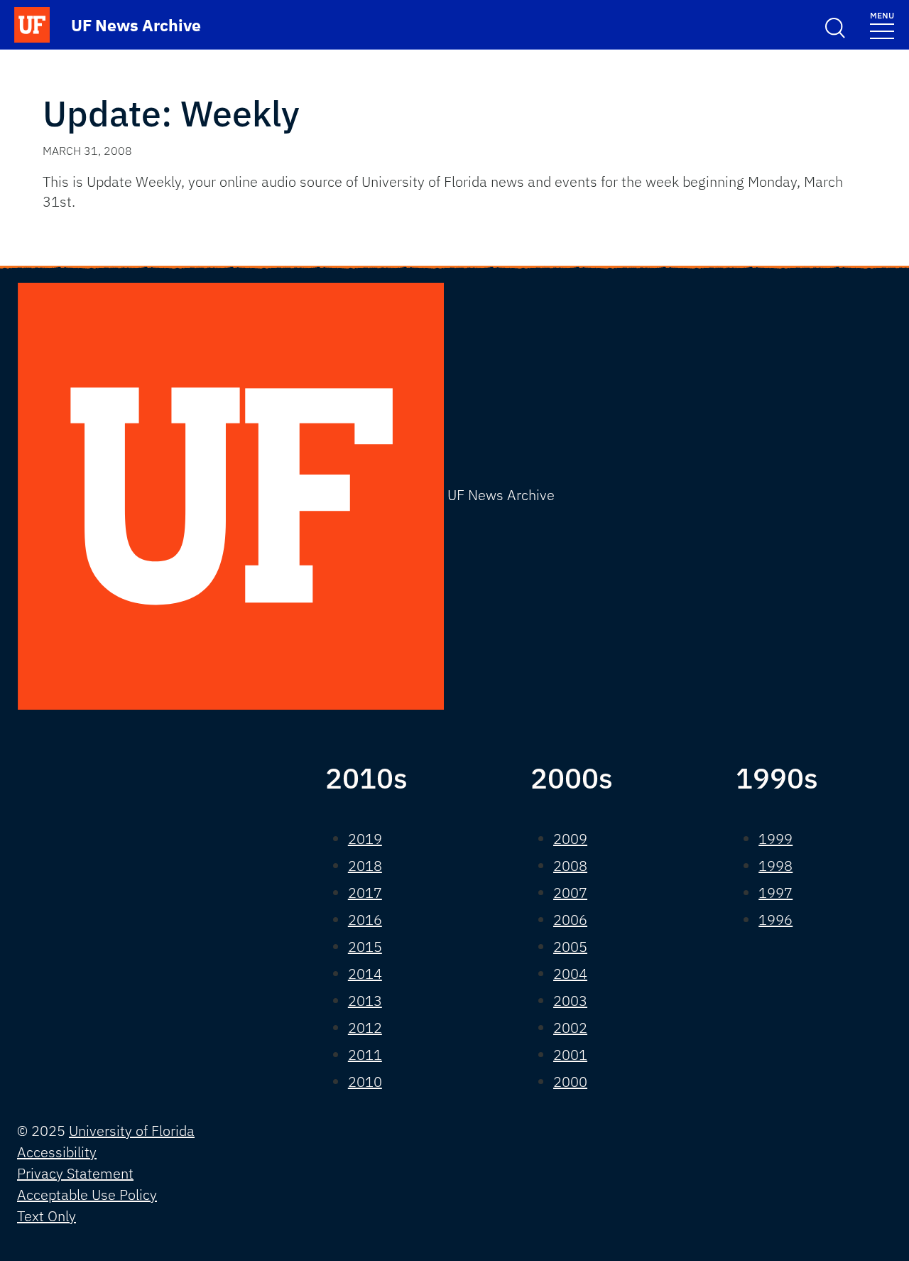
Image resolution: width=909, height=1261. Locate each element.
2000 (570, 1081)
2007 (570, 892)
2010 (365, 1081)
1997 (775, 892)
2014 (365, 973)
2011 (365, 1054)
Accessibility (57, 1152)
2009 (570, 838)
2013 (365, 1000)
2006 (570, 919)
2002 (570, 1027)
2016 (365, 919)
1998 (775, 865)
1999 (775, 838)
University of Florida (132, 1130)
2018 (365, 865)
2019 (365, 838)
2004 (570, 973)
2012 (365, 1027)
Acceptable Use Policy (87, 1194)
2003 (570, 1000)
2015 (365, 946)
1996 (775, 919)
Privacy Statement (75, 1173)
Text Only (46, 1215)
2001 (570, 1054)
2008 (570, 865)
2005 (570, 946)
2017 (365, 892)
